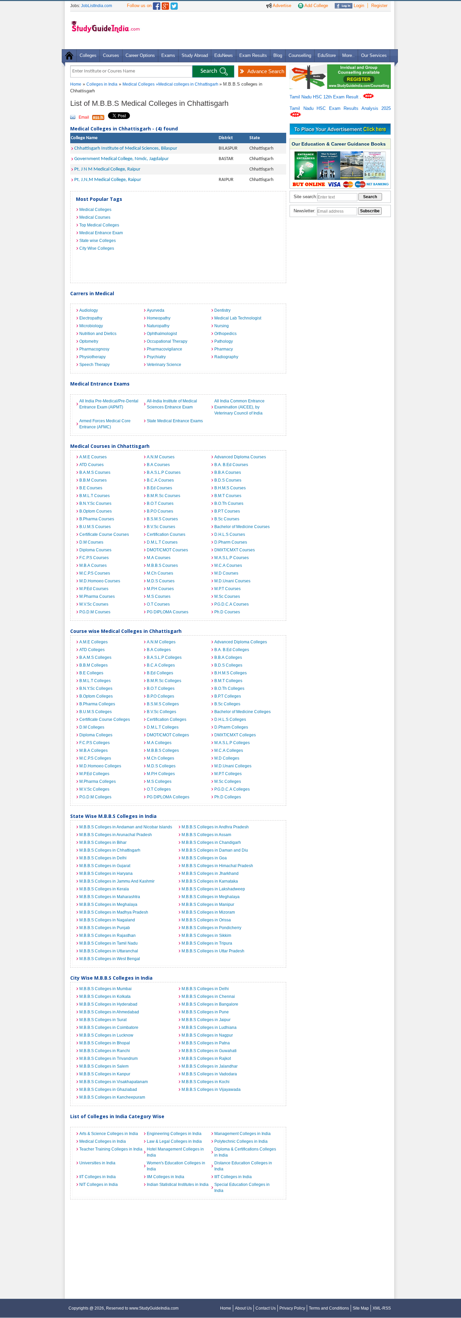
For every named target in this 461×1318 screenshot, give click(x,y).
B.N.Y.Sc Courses (95, 503)
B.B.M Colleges (93, 665)
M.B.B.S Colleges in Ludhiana (209, 1027)
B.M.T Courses (227, 495)
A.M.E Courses (93, 457)
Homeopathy (158, 318)
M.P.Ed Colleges (94, 773)
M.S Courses (158, 596)
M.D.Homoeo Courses (99, 581)
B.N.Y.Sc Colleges (95, 688)
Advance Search (265, 71)
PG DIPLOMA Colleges (168, 797)
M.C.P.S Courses (94, 573)
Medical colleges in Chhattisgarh (188, 84)
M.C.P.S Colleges (95, 758)
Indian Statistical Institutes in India (178, 1184)
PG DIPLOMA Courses (167, 612)
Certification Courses (166, 534)
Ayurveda (155, 310)
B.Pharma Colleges (97, 704)
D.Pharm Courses (230, 542)
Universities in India (97, 1163)
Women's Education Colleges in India (176, 1166)
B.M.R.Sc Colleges (164, 680)
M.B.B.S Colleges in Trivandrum (108, 1058)
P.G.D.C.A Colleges (232, 789)
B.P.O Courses (160, 511)
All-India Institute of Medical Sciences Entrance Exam (172, 404)
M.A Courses (158, 557)
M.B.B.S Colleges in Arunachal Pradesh (115, 834)
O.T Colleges (159, 789)
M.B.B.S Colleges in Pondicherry (211, 927)
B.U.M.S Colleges (95, 711)
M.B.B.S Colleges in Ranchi (104, 1050)
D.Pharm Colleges (231, 727)
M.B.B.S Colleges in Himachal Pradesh (217, 865)
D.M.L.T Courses (162, 542)
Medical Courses (94, 217)
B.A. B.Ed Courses (231, 464)
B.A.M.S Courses (94, 472)
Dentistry (222, 310)
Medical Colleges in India (102, 1141)
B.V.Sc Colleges (161, 711)
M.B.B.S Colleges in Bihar (103, 842)
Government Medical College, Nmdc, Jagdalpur (121, 158)
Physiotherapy (92, 357)
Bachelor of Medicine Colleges (242, 711)
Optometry (88, 341)
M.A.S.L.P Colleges (232, 742)
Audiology (88, 310)
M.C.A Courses (228, 565)
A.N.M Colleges (161, 642)
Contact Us (265, 1308)
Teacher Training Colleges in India (110, 1149)
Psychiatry (156, 357)
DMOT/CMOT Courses (167, 550)
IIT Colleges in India (97, 1176)
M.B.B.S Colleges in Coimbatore (108, 1027)
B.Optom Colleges (96, 696)
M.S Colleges (159, 781)
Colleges (88, 55)
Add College (315, 5)
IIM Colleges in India (165, 1176)
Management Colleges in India (242, 1133)
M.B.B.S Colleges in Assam (206, 834)
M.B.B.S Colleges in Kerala (104, 889)
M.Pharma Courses (97, 596)
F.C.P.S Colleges (94, 742)
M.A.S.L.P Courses (231, 557)
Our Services (374, 55)
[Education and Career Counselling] (340, 67)
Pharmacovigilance (164, 349)
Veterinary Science (164, 364)
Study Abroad (195, 55)
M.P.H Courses (160, 588)
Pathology (223, 341)
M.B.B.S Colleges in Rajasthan (107, 935)
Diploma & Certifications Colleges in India (245, 1152)
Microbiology (91, 326)
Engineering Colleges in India (174, 1133)
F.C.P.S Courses (94, 557)
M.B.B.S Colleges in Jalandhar (210, 1066)
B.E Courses (90, 488)
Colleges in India (101, 84)
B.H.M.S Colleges (230, 673)
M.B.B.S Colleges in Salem (104, 1066)
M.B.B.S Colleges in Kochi (205, 1081)
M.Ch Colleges (160, 758)
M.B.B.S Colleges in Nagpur (207, 1035)
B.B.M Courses (93, 480)
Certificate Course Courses (104, 534)
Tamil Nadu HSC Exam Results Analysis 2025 (340, 108)
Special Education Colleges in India (242, 1187)
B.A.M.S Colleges (95, 657)
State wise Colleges (97, 240)
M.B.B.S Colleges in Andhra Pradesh (215, 827)
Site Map (361, 1308)
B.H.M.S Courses (230, 488)
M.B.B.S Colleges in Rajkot (206, 1058)
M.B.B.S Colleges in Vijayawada (211, 1089)
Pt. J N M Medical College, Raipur (107, 169)
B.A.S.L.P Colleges (164, 657)
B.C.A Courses (160, 480)
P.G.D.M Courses (94, 612)
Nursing (221, 326)
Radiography (226, 357)
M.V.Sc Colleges (94, 789)
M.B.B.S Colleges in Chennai (208, 996)
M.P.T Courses (227, 588)
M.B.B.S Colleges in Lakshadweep (213, 889)
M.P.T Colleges (228, 773)
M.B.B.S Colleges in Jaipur (206, 1019)
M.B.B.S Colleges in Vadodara (209, 1074)
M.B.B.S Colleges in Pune (205, 1012)
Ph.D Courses (227, 612)
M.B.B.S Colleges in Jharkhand (210, 873)
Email (84, 117)
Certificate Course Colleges (104, 719)
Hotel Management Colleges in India (175, 1152)
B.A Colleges (159, 649)
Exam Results (253, 55)
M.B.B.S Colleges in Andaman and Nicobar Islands (125, 827)
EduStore (327, 55)
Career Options (140, 55)
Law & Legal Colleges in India (174, 1141)
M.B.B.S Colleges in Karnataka (210, 881)
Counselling (300, 55)
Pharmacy (223, 349)
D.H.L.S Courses (229, 534)
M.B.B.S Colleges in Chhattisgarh (109, 850)
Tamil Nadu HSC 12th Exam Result (325, 96)
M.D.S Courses (160, 581)
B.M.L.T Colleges (95, 680)
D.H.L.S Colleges (230, 719)
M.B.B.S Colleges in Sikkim (206, 935)
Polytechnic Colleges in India (241, 1141)
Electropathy (90, 318)
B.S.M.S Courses (162, 519)
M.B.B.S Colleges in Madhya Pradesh (113, 912)
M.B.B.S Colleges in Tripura (207, 943)
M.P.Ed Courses (93, 588)
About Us (243, 1308)
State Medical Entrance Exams (175, 421)
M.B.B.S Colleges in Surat (103, 1019)
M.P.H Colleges (161, 773)
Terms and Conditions (329, 1308)
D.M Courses (91, 542)
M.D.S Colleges (161, 766)
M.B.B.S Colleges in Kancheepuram (112, 1097)
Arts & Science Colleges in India (108, 1133)
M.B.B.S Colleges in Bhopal (104, 1043)
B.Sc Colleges (227, 704)
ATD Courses (91, 464)
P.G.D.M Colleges (95, 797)
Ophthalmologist (162, 333)
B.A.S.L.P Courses (164, 472)
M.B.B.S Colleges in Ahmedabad (109, 1012)
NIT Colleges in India (98, 1184)
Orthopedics (225, 333)
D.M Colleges (91, 727)
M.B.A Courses (93, 565)
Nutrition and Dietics (97, 333)
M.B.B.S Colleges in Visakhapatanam (113, 1081)
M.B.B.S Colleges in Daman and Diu (215, 850)
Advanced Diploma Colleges (240, 642)
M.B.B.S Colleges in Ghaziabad (108, 1089)
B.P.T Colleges (227, 696)
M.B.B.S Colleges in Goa (204, 858)
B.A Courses (158, 464)
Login (358, 5)
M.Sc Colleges (227, 781)
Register (379, 5)
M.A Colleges (159, 742)
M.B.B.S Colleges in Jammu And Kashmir (117, 881)
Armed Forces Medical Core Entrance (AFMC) (105, 424)
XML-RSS (382, 1308)
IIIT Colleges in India (233, 1176)
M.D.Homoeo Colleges (100, 766)
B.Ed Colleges (160, 673)
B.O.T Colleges (160, 688)
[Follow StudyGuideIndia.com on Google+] (165, 4)
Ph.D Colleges (227, 797)
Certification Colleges (166, 719)
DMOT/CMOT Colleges (168, 735)
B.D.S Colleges (228, 665)
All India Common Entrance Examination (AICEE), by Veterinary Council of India (239, 407)
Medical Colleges (139, 84)
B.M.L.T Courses (94, 495)
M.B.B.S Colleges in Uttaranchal (108, 951)
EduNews (223, 55)
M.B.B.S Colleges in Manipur (208, 904)
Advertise (281, 5)
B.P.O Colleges (160, 696)
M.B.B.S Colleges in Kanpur (104, 1074)
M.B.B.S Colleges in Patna (206, 1043)
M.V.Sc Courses (93, 604)
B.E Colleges (91, 673)
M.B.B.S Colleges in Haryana (106, 873)
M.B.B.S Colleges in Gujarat (104, 865)
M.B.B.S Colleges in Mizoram (208, 912)
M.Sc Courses (227, 596)
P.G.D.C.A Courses (231, 604)
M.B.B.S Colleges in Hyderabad (108, 1004)
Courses (111, 55)
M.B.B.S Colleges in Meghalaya (211, 896)
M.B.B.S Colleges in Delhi (103, 858)
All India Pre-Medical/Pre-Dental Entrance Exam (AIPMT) (108, 404)
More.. (348, 55)
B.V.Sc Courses (161, 526)
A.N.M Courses (160, 457)
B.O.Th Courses (228, 503)
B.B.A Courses (227, 472)
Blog (277, 55)
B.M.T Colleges (228, 680)
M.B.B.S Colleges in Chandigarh (211, 842)
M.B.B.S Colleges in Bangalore (210, 1004)
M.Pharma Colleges (97, 781)
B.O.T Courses (160, 503)
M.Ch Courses (160, 573)
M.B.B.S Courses (162, 565)
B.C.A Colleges (161, 665)
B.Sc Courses (226, 519)
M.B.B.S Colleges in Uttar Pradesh (213, 951)
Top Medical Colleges (99, 225)
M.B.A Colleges (93, 750)
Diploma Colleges (95, 735)
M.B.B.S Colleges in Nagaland (107, 920)
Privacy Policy (292, 1308)
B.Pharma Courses (96, 519)
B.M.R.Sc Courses (163, 495)
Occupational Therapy (167, 341)
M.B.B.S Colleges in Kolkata (105, 996)
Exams (168, 55)
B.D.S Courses (227, 480)
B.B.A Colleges (228, 657)
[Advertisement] (267, 30)
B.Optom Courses (95, 511)
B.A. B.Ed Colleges (231, 649)
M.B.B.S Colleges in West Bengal (109, 958)
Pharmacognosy (94, 349)
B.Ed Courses (159, 488)
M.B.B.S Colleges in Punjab (104, 927)
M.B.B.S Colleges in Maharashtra (109, 896)
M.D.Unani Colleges (232, 766)
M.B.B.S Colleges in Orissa (206, 920)
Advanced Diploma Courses (240, 457)
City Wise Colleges (96, 248)
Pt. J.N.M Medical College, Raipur (107, 179)
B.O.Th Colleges (229, 688)
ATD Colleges (92, 649)
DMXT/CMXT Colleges (235, 735)
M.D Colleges (226, 758)
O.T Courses (158, 604)
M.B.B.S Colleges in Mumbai (105, 988)
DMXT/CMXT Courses (234, 550)
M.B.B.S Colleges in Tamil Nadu (108, 943)
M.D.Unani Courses (232, 581)
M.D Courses (226, 573)
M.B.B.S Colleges (163, 750)
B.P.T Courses (227, 511)
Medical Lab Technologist (237, 318)
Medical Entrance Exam (101, 233)
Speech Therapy (94, 364)
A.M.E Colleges (93, 642)
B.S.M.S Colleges (163, 704)
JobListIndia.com (96, 5)
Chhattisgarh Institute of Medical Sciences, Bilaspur (125, 148)
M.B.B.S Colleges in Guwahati (209, 1050)
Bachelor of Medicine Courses (242, 526)
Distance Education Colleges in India (243, 1166)
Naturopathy (158, 326)
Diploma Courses (95, 550)
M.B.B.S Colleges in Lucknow (106, 1035)
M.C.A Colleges (228, 750)
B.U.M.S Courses (95, 526)
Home (75, 84)
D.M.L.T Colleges (163, 727)
